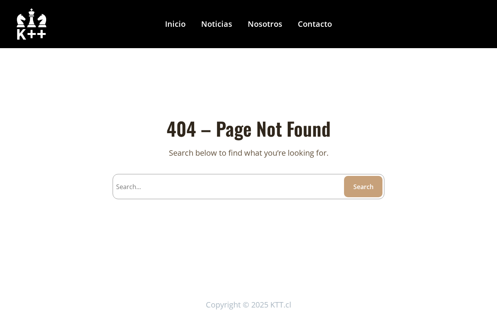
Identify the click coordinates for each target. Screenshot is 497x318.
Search (363, 186)
